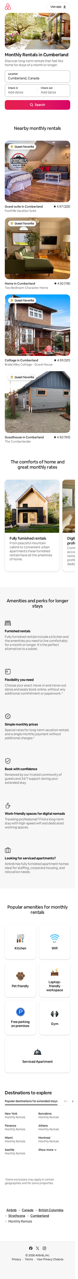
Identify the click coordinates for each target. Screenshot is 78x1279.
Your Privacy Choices (50, 1259)
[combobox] (37, 78)
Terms (29, 1259)
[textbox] (21, 92)
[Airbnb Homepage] (8, 6)
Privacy (16, 1259)
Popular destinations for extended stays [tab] (31, 1101)
